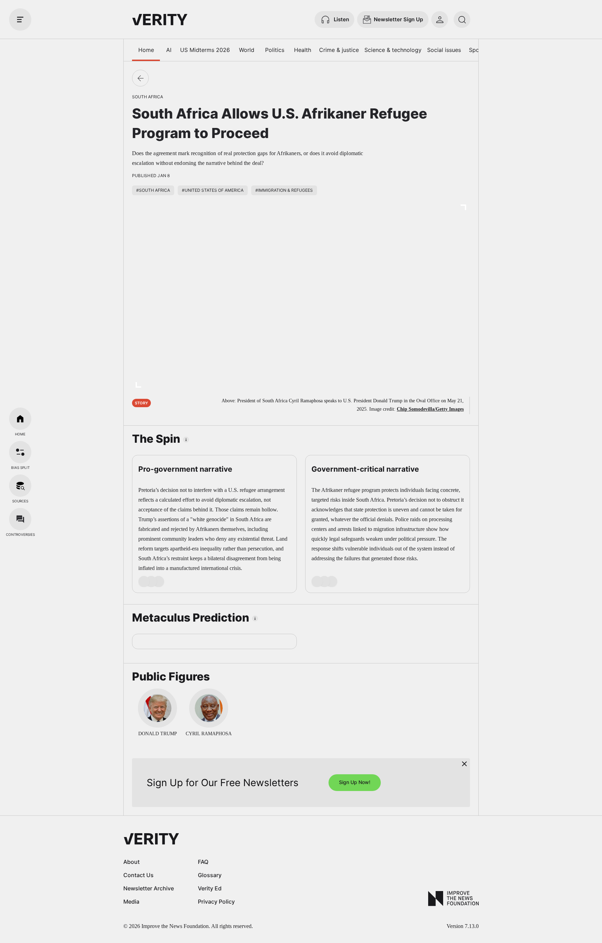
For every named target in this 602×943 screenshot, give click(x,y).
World (246, 49)
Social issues (444, 49)
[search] (462, 19)
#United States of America (213, 190)
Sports (478, 49)
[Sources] (20, 485)
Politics (274, 49)
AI (168, 49)
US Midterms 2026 (205, 49)
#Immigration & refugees (284, 190)
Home (146, 49)
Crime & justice (339, 49)
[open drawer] (20, 19)
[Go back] (140, 78)
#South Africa (153, 190)
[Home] (20, 419)
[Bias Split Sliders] (20, 452)
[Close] (464, 763)
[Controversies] (20, 519)
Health (302, 49)
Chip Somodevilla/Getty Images (430, 409)
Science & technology (393, 49)
